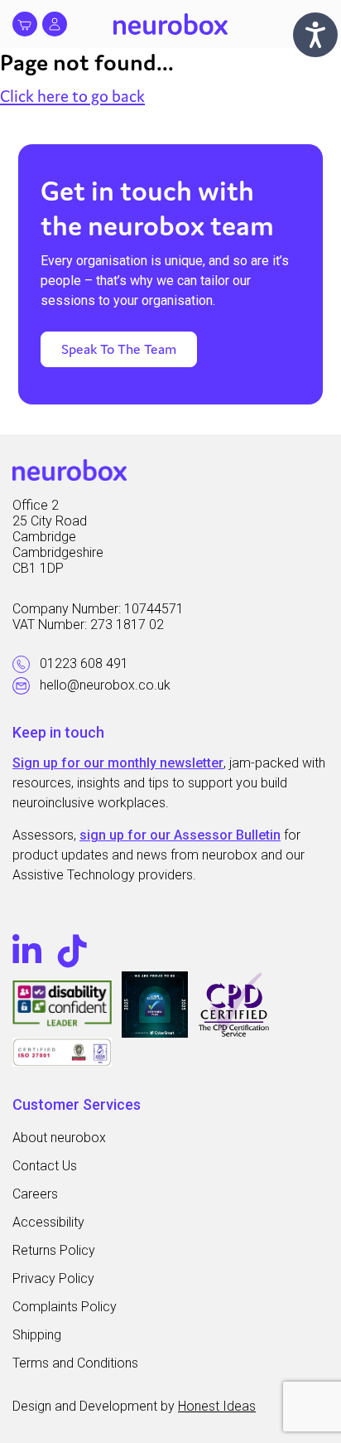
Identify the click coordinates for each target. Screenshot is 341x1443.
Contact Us (44, 1166)
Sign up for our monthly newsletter (117, 763)
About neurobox (59, 1137)
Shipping (36, 1335)
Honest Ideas (217, 1406)
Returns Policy (53, 1250)
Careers (35, 1194)
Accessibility (48, 1222)
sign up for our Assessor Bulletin (180, 835)
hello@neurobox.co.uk (105, 685)
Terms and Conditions (75, 1363)
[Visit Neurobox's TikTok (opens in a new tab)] (72, 951)
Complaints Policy (64, 1307)
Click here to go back (72, 95)
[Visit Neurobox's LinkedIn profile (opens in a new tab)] (31, 951)
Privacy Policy (53, 1278)
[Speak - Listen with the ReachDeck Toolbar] (315, 34)
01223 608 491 (84, 663)
